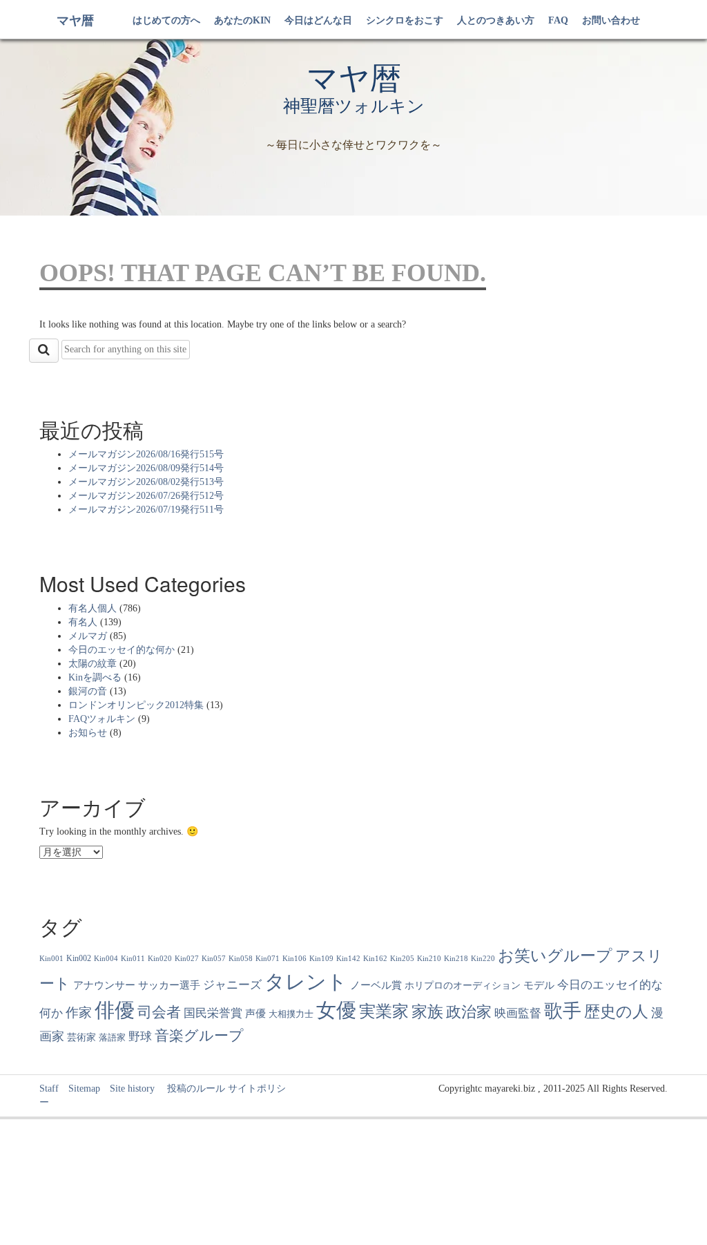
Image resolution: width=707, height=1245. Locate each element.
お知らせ (87, 733)
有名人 (82, 622)
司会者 (159, 1012)
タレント (305, 982)
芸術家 (81, 1037)
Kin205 (402, 958)
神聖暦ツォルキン (354, 106)
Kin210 (429, 958)
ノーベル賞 (376, 985)
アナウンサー (104, 985)
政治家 (469, 1011)
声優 (255, 1013)
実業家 (384, 1011)
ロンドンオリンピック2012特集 (136, 705)
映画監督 (517, 1013)
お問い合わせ (611, 20)
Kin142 (348, 958)
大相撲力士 (291, 1014)
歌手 (562, 1010)
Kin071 (267, 958)
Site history (132, 1088)
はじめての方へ (166, 20)
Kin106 (294, 958)
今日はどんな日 (318, 20)
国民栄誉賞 (213, 1013)
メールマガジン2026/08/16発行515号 (146, 454)
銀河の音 (87, 691)
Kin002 (78, 958)
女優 (336, 1010)
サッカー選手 (169, 985)
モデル (538, 985)
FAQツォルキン (101, 719)
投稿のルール (191, 1088)
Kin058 (241, 958)
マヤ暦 (75, 21)
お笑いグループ (555, 955)
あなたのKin (242, 20)
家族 (427, 1011)
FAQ (558, 20)
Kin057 (214, 958)
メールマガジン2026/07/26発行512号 (146, 496)
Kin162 (375, 958)
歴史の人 (616, 1011)
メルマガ (87, 636)
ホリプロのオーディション (463, 985)
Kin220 (483, 958)
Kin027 (187, 958)
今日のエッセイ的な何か (121, 650)
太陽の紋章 (92, 663)
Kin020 (160, 958)
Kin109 (321, 958)
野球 (140, 1036)
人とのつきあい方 (495, 20)
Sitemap (84, 1088)
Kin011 (133, 958)
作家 (79, 1012)
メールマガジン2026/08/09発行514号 (146, 468)
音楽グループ (199, 1035)
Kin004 (106, 958)
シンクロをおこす (404, 20)
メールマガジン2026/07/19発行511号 (146, 509)
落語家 (112, 1038)
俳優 (115, 1010)
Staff (49, 1088)
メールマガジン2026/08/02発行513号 (146, 482)
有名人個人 (92, 608)
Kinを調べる (95, 677)
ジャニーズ (232, 984)
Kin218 (456, 958)
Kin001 (51, 958)
